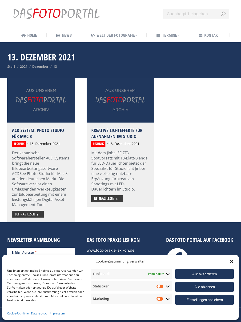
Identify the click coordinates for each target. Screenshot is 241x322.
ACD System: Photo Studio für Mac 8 (38, 133)
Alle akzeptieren (204, 274)
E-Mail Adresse (24, 252)
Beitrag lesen (25, 214)
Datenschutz (39, 313)
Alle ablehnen (204, 287)
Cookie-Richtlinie (18, 313)
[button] (231, 261)
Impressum (57, 313)
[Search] (223, 14)
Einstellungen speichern (204, 300)
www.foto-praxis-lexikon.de (110, 250)
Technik (19, 143)
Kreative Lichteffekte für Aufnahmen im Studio (116, 133)
